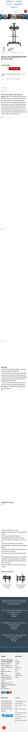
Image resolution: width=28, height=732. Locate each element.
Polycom (17, 663)
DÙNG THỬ (14, 7)
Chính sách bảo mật (6, 707)
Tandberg (17, 662)
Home (2, 52)
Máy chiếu (17, 673)
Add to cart (14, 68)
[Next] (24, 34)
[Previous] (3, 34)
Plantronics (18, 667)
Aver (16, 665)
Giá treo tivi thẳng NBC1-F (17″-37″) (7, 585)
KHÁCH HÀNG (18, 4)
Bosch (16, 669)
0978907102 (9, 683)
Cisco (16, 660)
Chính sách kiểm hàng (6, 703)
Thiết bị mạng (18, 675)
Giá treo (17, 677)
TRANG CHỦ (9, 1)
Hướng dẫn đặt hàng (6, 701)
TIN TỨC (9, 4)
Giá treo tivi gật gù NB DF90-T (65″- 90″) (21, 585)
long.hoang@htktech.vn (10, 684)
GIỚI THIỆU (19, 1)
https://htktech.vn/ (5, 688)
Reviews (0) (4, 90)
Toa (16, 671)
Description (4, 87)
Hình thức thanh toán (6, 705)
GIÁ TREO (7, 52)
